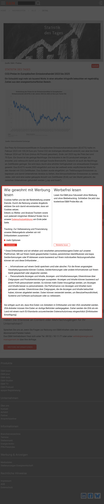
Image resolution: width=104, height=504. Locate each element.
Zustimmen (10, 245)
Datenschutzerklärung (22, 219)
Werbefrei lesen (62, 245)
